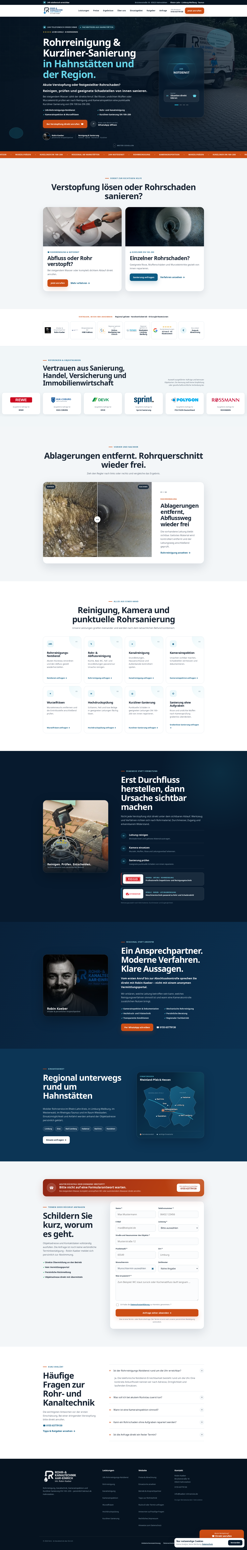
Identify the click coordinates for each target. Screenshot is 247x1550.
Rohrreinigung (108, 1484)
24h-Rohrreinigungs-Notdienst (115, 1477)
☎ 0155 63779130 (166, 1027)
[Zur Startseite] (57, 11)
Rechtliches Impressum (148, 1518)
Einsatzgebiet (136, 10)
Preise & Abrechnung (147, 1477)
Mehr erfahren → (80, 283)
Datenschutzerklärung (140, 1304)
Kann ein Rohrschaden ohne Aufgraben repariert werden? (156, 1422)
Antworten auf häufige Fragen (151, 1511)
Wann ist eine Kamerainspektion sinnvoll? (156, 1409)
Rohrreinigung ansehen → (176, 552)
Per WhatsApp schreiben (137, 1027)
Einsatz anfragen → (56, 1139)
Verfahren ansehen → (172, 277)
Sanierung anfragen (143, 277)
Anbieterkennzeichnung (151, 1543)
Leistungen (83, 10)
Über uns (121, 10)
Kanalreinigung (108, 1491)
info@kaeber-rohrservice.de (186, 1494)
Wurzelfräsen (108, 1505)
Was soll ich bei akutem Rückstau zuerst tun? (156, 1397)
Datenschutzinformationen (174, 1543)
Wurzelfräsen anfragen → (58, 727)
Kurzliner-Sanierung (110, 1518)
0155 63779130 (181, 1487)
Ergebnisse (108, 10)
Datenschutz (207, 1544)
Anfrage (163, 10)
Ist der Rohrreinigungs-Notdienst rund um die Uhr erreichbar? (156, 1370)
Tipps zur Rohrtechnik (148, 1498)
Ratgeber (151, 10)
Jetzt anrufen (195, 10)
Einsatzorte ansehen (147, 1484)
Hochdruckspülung (110, 1511)
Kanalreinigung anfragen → (141, 678)
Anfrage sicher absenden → (157, 1312)
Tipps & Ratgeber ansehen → (59, 1431)
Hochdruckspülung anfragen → (102, 727)
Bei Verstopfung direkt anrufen (65, 124)
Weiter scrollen (125, 146)
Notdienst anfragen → (57, 678)
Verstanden (235, 1543)
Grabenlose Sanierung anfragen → (184, 726)
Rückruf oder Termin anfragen (151, 1505)
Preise (96, 10)
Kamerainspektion (110, 1498)
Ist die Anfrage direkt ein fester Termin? (156, 1434)
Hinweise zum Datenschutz (150, 1525)
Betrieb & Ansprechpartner (150, 1491)
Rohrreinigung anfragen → (100, 678)
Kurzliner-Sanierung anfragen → (143, 727)
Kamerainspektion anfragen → (184, 678)
